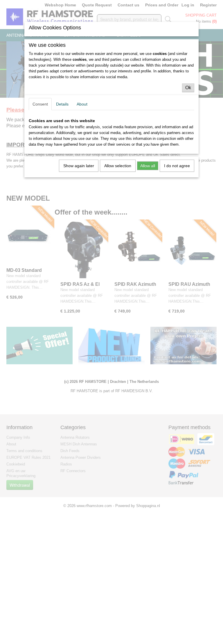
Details (62, 104)
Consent (40, 104)
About (82, 104)
